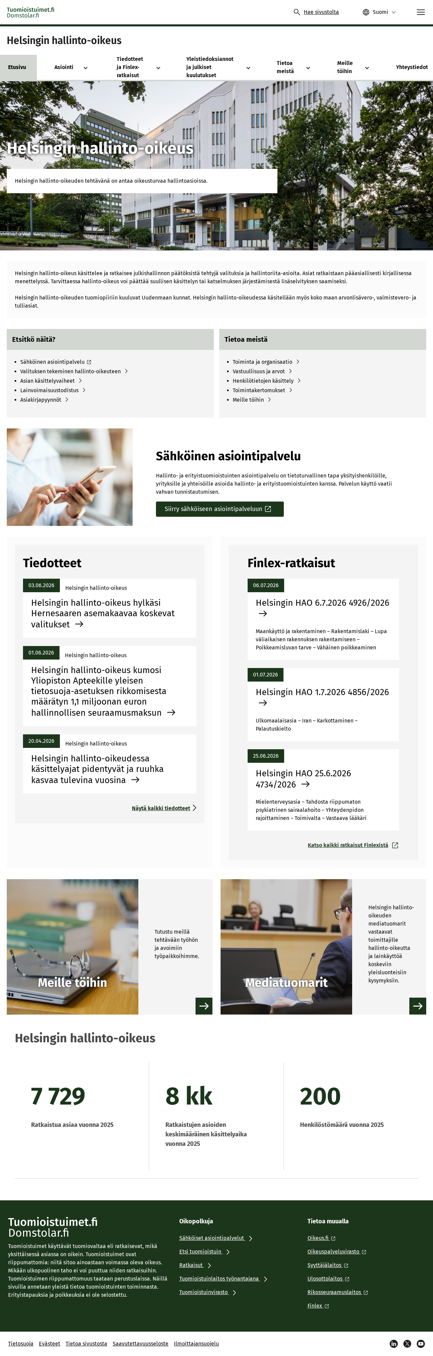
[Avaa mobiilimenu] (420, 12)
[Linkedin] (394, 1344)
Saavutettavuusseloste (140, 1343)
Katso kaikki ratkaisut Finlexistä (348, 845)
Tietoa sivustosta (86, 1343)
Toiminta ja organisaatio (262, 362)
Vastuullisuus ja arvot (259, 371)
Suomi (380, 12)
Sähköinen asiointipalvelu (52, 362)
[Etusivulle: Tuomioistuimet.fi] (31, 12)
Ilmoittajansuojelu (196, 1343)
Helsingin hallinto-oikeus (64, 41)
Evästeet (49, 1343)
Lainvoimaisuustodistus (49, 390)
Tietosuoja (20, 1343)
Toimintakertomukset (259, 390)
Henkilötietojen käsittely (263, 381)
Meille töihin (248, 400)
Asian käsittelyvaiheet (47, 381)
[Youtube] (421, 1344)
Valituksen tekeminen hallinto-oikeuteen (70, 371)
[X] (407, 1344)
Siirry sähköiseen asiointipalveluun (214, 509)
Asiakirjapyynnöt (40, 400)
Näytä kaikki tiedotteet (161, 808)
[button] (85, 67)
